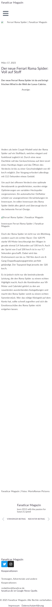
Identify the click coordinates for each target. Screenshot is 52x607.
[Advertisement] (26, 117)
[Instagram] (11, 564)
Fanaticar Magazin (12, 2)
